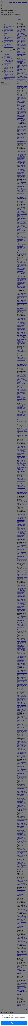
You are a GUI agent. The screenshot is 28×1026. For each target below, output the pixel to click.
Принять (14, 1023)
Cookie (24, 1015)
